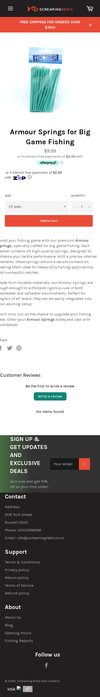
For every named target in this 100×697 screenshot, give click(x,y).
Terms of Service (19, 585)
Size (8, 195)
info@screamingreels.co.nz (40, 538)
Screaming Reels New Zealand (38, 681)
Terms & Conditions (23, 562)
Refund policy (17, 593)
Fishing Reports (19, 640)
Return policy (16, 577)
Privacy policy (17, 570)
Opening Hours (18, 633)
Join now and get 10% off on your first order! (29, 484)
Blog (9, 625)
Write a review (50, 396)
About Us (13, 617)
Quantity (78, 195)
